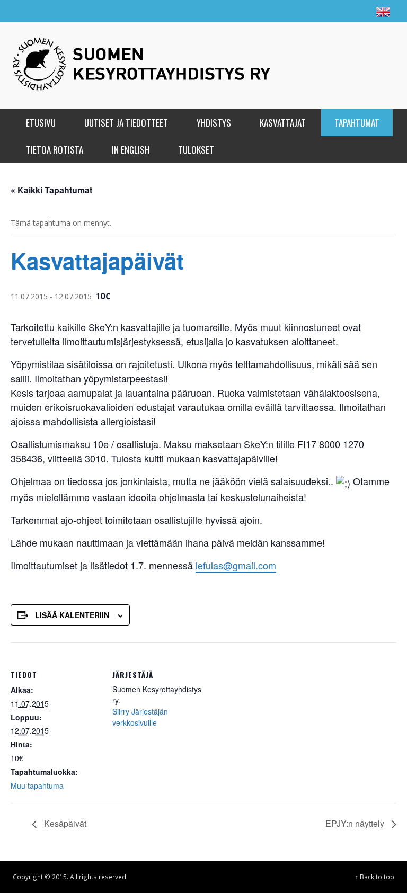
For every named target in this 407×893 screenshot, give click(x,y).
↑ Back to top (374, 876)
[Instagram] (338, 10)
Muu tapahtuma (37, 785)
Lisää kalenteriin (72, 615)
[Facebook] (298, 10)
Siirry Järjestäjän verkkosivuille (140, 717)
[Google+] (318, 10)
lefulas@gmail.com (236, 565)
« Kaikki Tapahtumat (51, 190)
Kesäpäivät (64, 823)
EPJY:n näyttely (355, 823)
